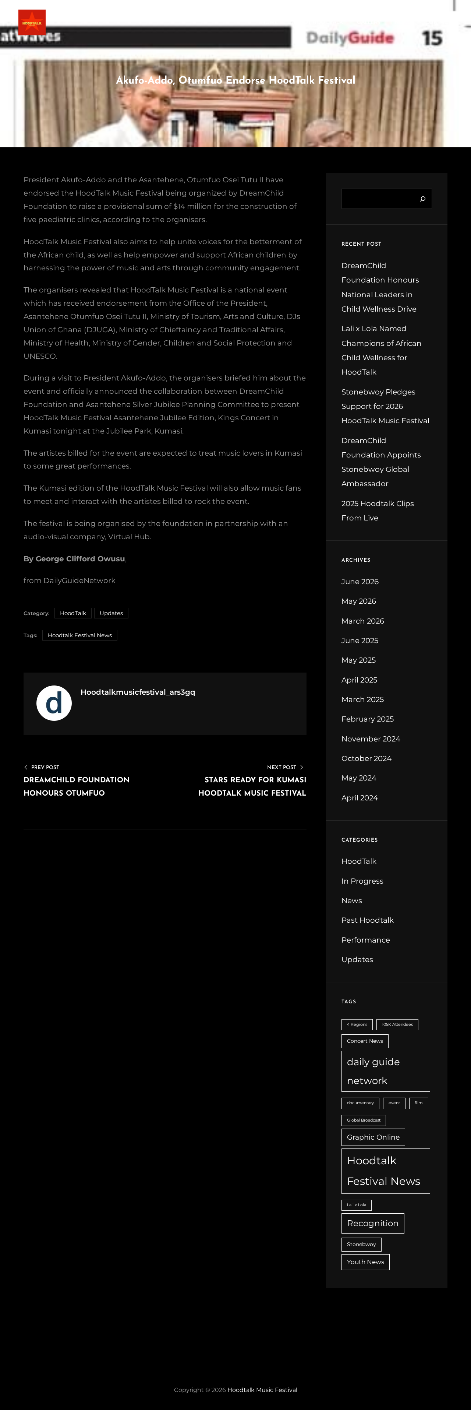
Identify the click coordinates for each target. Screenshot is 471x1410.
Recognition (373, 1223)
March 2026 (362, 620)
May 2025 (358, 659)
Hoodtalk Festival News (80, 635)
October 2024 (366, 758)
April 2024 (359, 797)
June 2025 (359, 640)
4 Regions (357, 1024)
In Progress (362, 880)
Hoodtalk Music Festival (262, 1389)
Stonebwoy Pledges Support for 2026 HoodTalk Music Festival (385, 406)
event (394, 1103)
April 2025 (359, 679)
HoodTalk (73, 613)
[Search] (423, 199)
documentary (360, 1103)
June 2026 (360, 581)
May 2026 (358, 601)
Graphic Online (373, 1137)
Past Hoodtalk (367, 920)
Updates (111, 613)
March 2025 (362, 699)
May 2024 (358, 777)
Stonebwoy (361, 1244)
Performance (365, 939)
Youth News (365, 1262)
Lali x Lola (356, 1205)
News (351, 900)
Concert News (365, 1041)
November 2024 (370, 738)
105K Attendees (397, 1024)
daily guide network (373, 1071)
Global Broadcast (363, 1120)
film (419, 1103)
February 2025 (367, 718)
